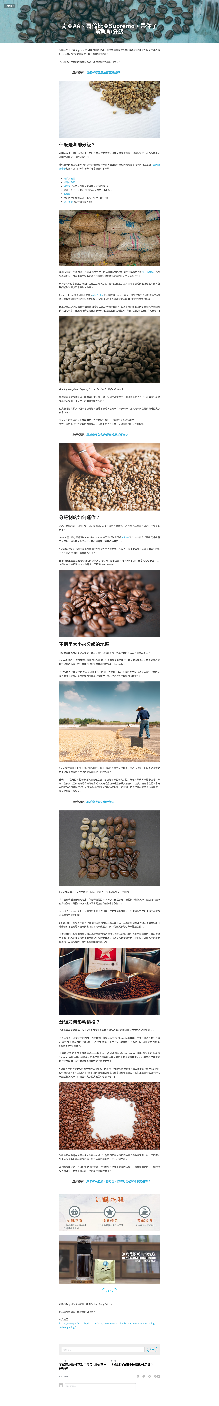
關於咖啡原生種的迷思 (100, 802)
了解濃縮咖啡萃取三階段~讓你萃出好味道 (82, 1366)
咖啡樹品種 (69, 182)
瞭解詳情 (109, 1291)
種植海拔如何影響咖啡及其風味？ (107, 434)
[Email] (155, 1376)
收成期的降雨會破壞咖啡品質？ (132, 1364)
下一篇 (113, 1361)
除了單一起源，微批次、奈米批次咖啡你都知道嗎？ (118, 1181)
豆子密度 (68, 201)
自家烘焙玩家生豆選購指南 (103, 72)
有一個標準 (148, 272)
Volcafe (125, 537)
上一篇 (63, 1361)
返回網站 (10, 5)
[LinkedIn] (149, 1376)
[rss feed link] (158, 1376)
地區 (72, 178)
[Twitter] (143, 1376)
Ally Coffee (97, 295)
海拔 (66, 178)
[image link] (109, 1212)
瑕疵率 (67, 194)
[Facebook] (138, 1376)
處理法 (67, 186)
